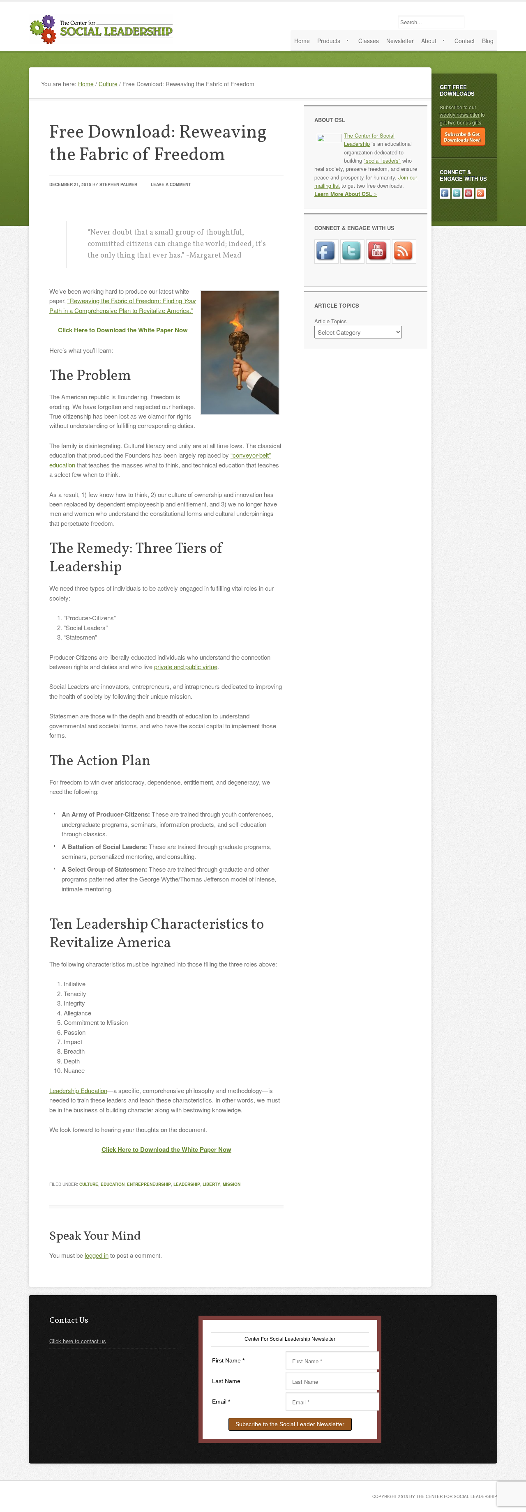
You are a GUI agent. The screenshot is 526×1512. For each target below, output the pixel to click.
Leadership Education (78, 1090)
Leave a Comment (171, 184)
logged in (96, 1255)
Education (113, 1184)
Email (221, 1401)
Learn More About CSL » (345, 194)
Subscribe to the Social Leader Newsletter (289, 1424)
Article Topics (330, 321)
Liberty (211, 1184)
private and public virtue (185, 666)
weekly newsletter (460, 114)
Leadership (186, 1184)
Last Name (226, 1381)
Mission (231, 1184)
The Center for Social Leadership (103, 29)
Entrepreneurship (149, 1184)
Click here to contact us (77, 1341)
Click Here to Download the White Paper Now (123, 329)
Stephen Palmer (118, 184)
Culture (88, 1184)
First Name (228, 1360)
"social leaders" (382, 160)
